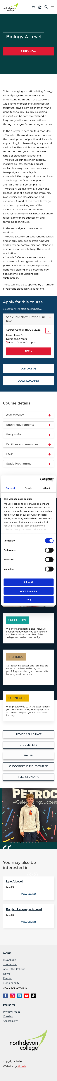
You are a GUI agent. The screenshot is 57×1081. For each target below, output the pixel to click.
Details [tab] (28, 488)
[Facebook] (5, 996)
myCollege (9, 959)
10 (38, 842)
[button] (46, 7)
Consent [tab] (10, 488)
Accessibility (10, 1020)
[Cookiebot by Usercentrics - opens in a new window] (41, 480)
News (6, 973)
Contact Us (10, 964)
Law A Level (14, 881)
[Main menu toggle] (51, 7)
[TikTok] (33, 996)
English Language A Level (24, 909)
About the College (14, 969)
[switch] (49, 550)
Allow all (28, 582)
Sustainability (11, 982)
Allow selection (28, 590)
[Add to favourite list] (48, 330)
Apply (28, 351)
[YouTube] (26, 996)
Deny (28, 599)
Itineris (21, 1066)
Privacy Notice (11, 1011)
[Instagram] (12, 996)
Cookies (8, 1016)
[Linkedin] (19, 996)
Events (7, 978)
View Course (28, 893)
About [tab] (46, 488)
